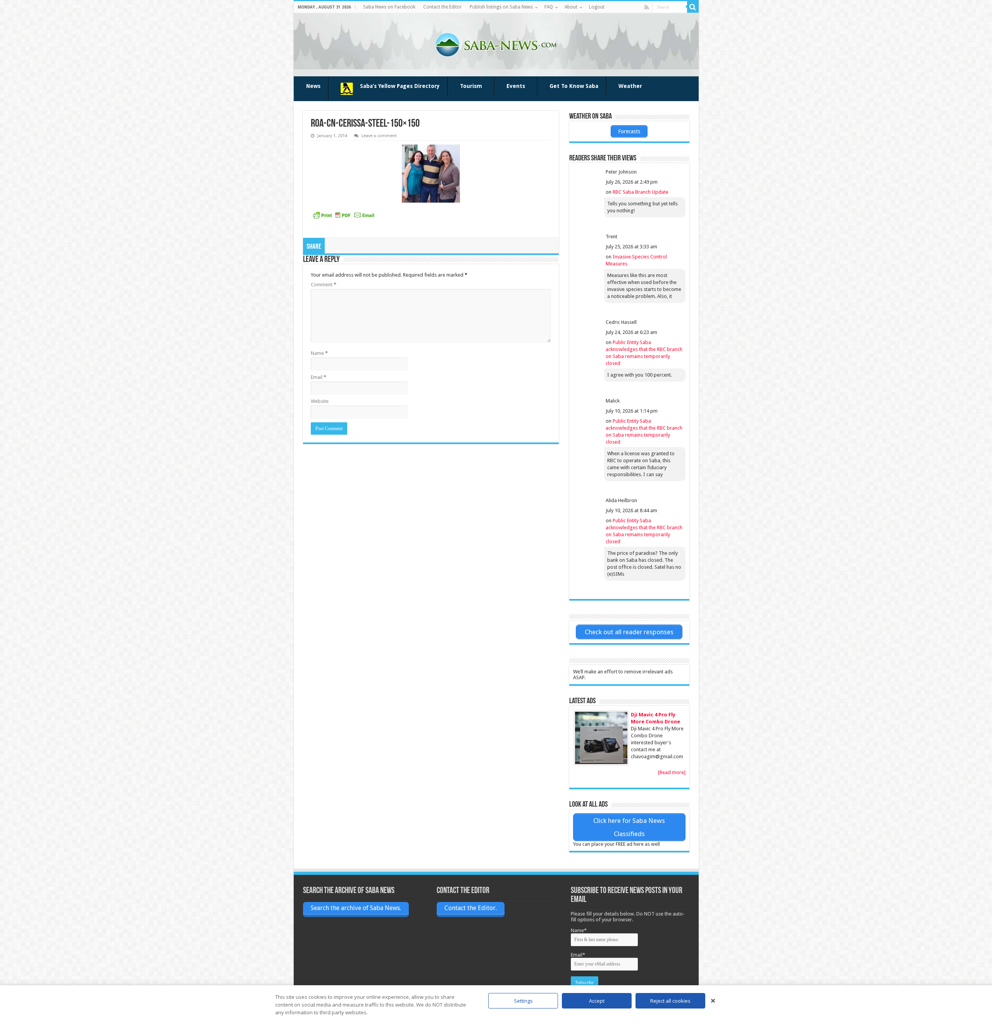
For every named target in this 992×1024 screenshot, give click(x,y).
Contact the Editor (442, 7)
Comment (323, 284)
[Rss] (646, 7)
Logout (596, 7)
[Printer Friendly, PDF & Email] (344, 215)
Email (318, 377)
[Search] (693, 7)
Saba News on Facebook (389, 7)
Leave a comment (379, 135)
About (571, 7)
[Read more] (671, 772)
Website (320, 401)
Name (319, 353)
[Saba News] (496, 45)
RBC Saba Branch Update (640, 192)
